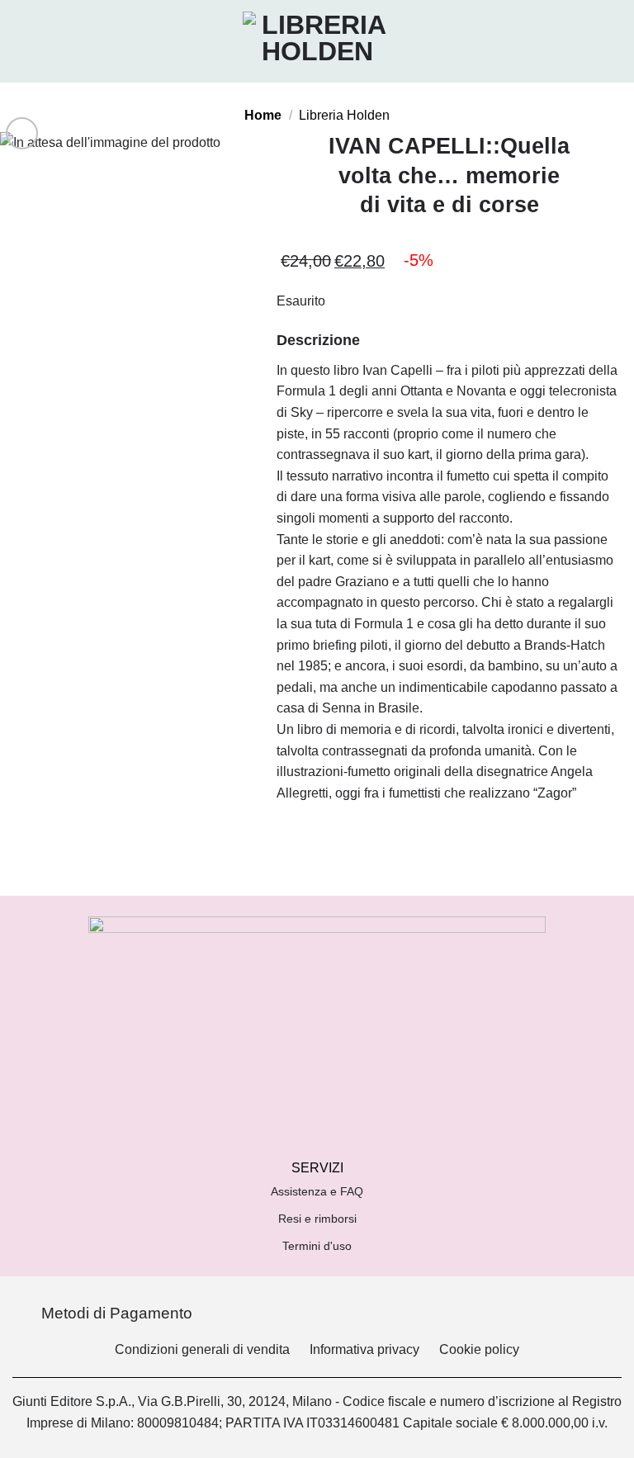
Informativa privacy (364, 1349)
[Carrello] (613, 41)
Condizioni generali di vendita (202, 1349)
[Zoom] (22, 133)
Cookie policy (479, 1349)
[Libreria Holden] (317, 41)
